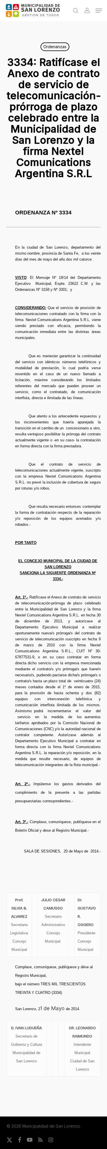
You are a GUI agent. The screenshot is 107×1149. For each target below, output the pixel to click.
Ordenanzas (54, 46)
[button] (99, 10)
